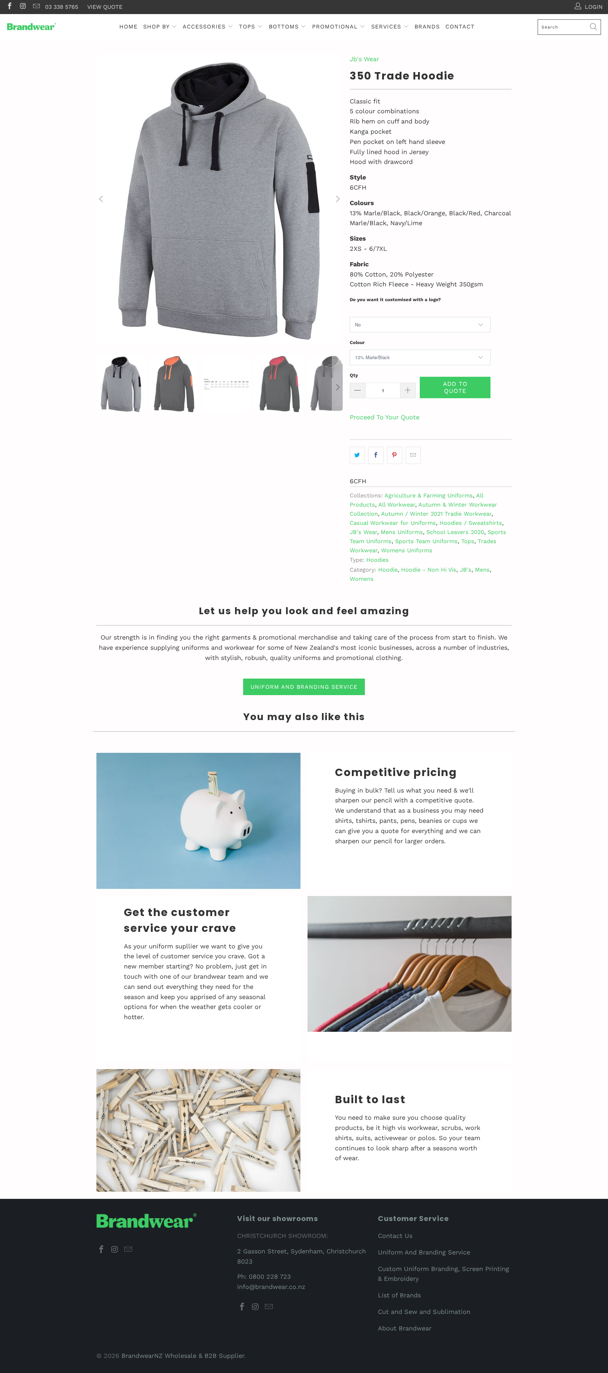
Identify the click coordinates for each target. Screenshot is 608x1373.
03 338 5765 (61, 7)
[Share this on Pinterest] (394, 455)
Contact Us (395, 1235)
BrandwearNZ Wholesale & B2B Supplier (182, 1355)
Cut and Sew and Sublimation (424, 1311)
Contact (460, 26)
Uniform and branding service (304, 687)
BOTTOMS (285, 26)
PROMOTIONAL (336, 26)
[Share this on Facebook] (376, 455)
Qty (354, 375)
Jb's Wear (364, 59)
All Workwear (396, 504)
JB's (465, 569)
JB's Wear (363, 532)
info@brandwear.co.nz (271, 1286)
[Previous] (101, 199)
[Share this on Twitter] (357, 455)
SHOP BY (157, 26)
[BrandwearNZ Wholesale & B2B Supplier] (31, 27)
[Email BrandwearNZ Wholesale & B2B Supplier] (36, 7)
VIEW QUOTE (104, 7)
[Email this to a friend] (413, 455)
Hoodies (377, 560)
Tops (467, 541)
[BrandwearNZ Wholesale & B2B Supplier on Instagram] (22, 7)
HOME (128, 26)
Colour (357, 342)
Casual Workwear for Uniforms (393, 523)
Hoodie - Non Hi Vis (428, 569)
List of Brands (399, 1295)
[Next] (337, 199)
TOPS (248, 26)
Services (387, 26)
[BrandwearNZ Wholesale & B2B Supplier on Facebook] (9, 7)
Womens (362, 579)
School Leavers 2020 (455, 532)
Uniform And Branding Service (424, 1252)
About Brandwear (404, 1328)
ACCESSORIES (205, 26)
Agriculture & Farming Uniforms (429, 495)
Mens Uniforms (402, 532)
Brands (427, 26)
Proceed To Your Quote (384, 417)
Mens (482, 569)
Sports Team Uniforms (426, 541)
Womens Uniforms (406, 550)
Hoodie (388, 569)
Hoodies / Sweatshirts (470, 523)
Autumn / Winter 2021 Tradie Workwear (436, 513)
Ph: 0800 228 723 (264, 1276)
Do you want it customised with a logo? (395, 299)
